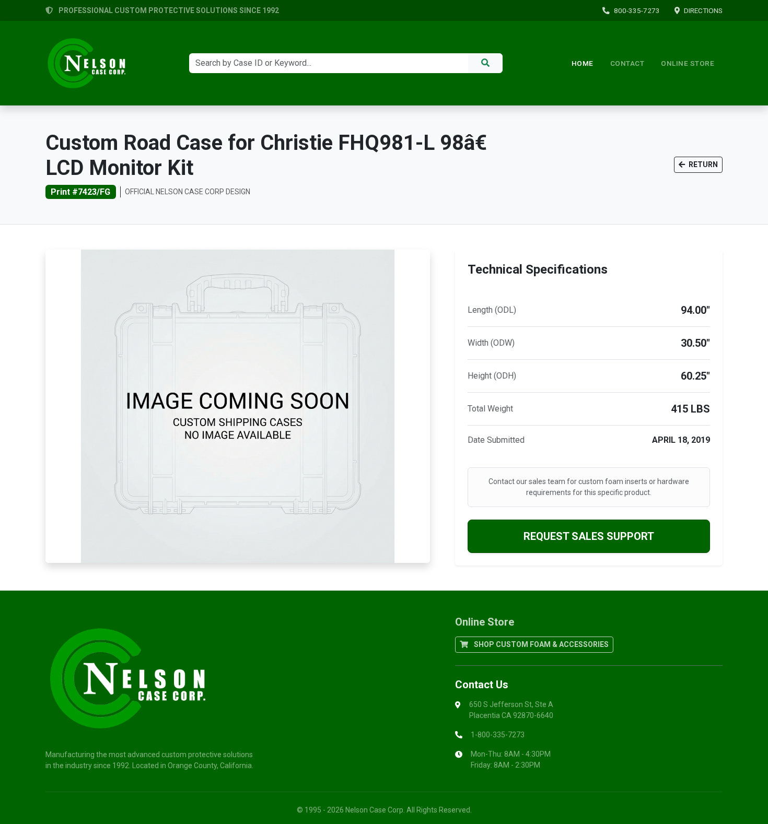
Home (583, 63)
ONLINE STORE (687, 63)
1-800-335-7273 (498, 735)
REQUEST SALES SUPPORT (588, 536)
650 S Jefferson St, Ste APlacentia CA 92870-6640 (511, 710)
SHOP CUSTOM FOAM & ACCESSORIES (540, 644)
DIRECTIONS (703, 10)
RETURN (702, 164)
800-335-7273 (637, 10)
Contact (627, 63)
